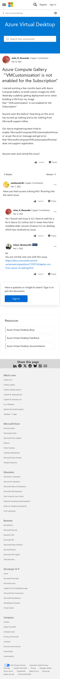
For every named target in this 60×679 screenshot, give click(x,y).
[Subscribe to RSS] (40, 365)
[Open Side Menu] (4, 4)
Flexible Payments (10, 462)
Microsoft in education (12, 476)
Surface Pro (8, 380)
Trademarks (21, 671)
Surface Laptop (9, 385)
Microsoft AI (8, 525)
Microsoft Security (10, 530)
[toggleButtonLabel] (55, 13)
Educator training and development (17, 501)
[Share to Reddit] (30, 365)
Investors (7, 641)
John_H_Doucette (20, 58)
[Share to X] (25, 365)
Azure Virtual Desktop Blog (20, 329)
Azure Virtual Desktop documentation (26, 346)
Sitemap (7, 668)
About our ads (9, 674)
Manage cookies (46, 668)
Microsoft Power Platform (13, 545)
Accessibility (8, 651)
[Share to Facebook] (20, 365)
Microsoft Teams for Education (15, 486)
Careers (7, 622)
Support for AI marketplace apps (16, 588)
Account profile (9, 428)
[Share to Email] (45, 365)
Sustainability (9, 656)
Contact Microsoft (20, 668)
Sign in (16, 298)
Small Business (9, 559)
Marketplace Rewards (12, 603)
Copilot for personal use (13, 399)
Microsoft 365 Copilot (12, 554)
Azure (6, 573)
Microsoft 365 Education (13, 491)
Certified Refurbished (12, 453)
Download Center (10, 433)
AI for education (10, 511)
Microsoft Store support (12, 438)
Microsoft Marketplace (12, 598)
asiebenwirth (17, 182)
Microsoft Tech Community (13, 593)
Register (43, 4)
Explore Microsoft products (14, 409)
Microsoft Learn (9, 583)
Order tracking (9, 448)
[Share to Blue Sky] (35, 365)
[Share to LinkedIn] (14, 365)
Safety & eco (34, 671)
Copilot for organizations (13, 394)
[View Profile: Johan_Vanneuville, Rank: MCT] (8, 246)
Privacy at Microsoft (11, 636)
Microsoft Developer (11, 578)
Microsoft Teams (10, 549)
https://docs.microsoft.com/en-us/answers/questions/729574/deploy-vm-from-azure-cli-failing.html (28, 264)
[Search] (35, 4)
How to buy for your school (14, 496)
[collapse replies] (30, 180)
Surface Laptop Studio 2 (12, 389)
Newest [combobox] (51, 174)
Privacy (33, 668)
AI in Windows (9, 404)
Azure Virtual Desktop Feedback (23, 337)
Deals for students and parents (15, 506)
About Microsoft (10, 627)
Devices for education (12, 481)
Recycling (45, 671)
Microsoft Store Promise (13, 457)
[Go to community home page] (10, 4)
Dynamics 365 (9, 535)
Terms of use (8, 671)
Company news (9, 632)
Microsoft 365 (9, 540)
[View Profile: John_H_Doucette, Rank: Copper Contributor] (6, 59)
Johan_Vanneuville (22, 244)
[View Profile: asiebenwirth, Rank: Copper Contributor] (6, 185)
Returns (7, 443)
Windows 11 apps (10, 414)
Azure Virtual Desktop (14, 13)
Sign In (53, 4)
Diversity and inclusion (12, 646)
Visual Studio (9, 608)
